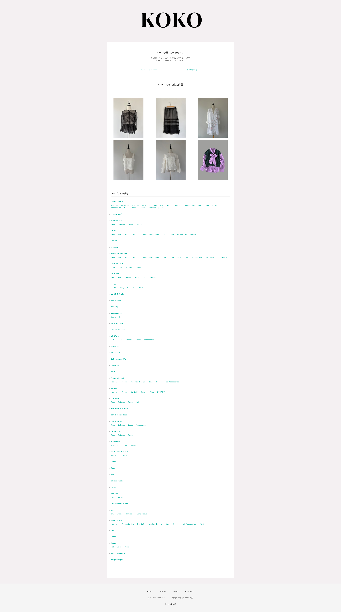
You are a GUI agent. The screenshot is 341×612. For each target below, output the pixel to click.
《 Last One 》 (117, 214)
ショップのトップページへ (149, 70)
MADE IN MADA (118, 294)
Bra (112, 514)
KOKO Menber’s (118, 553)
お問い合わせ (192, 70)
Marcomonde (116, 313)
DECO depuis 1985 (119, 415)
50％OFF (135, 205)
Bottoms (178, 205)
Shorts (119, 514)
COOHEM (115, 274)
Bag (126, 208)
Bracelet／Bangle (138, 382)
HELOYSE (115, 365)
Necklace (115, 382)
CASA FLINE (116, 431)
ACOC (113, 372)
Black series (210, 257)
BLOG (175, 591)
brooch (124, 455)
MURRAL (115, 336)
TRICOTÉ (115, 346)
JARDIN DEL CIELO (119, 408)
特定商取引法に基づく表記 (182, 598)
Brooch (140, 288)
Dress (169, 205)
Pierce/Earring (128, 524)
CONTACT (189, 591)
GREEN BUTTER (118, 330)
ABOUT (163, 591)
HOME (150, 591)
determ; (114, 307)
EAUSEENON (116, 421)
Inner (207, 205)
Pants (120, 497)
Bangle (144, 392)
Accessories (116, 208)
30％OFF (114, 205)
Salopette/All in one (193, 205)
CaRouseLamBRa (118, 359)
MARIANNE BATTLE (119, 452)
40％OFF (125, 205)
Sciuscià (114, 247)
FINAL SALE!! (117, 202)
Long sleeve (142, 514)
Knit (161, 205)
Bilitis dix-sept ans (156, 208)
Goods (133, 208)
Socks (113, 317)
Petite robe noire (118, 378)
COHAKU (161, 392)
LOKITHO (115, 398)
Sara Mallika (116, 221)
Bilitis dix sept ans (119, 254)
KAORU (114, 388)
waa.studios (116, 300)
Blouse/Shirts (117, 481)
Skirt (113, 497)
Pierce (124, 382)
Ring (151, 382)
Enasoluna (115, 441)
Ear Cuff (130, 288)
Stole (119, 547)
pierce (114, 455)
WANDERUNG (117, 323)
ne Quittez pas (117, 560)
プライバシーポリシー (156, 598)
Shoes (142, 208)
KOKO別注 (223, 257)
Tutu (164, 257)
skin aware (115, 353)
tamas (113, 284)
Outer (214, 205)
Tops (155, 205)
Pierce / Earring (117, 288)
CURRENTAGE (117, 264)
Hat (112, 547)
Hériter (114, 241)
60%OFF (146, 205)
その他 (201, 524)
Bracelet (134, 445)
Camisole (130, 514)
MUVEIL (114, 231)
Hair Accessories (172, 382)
